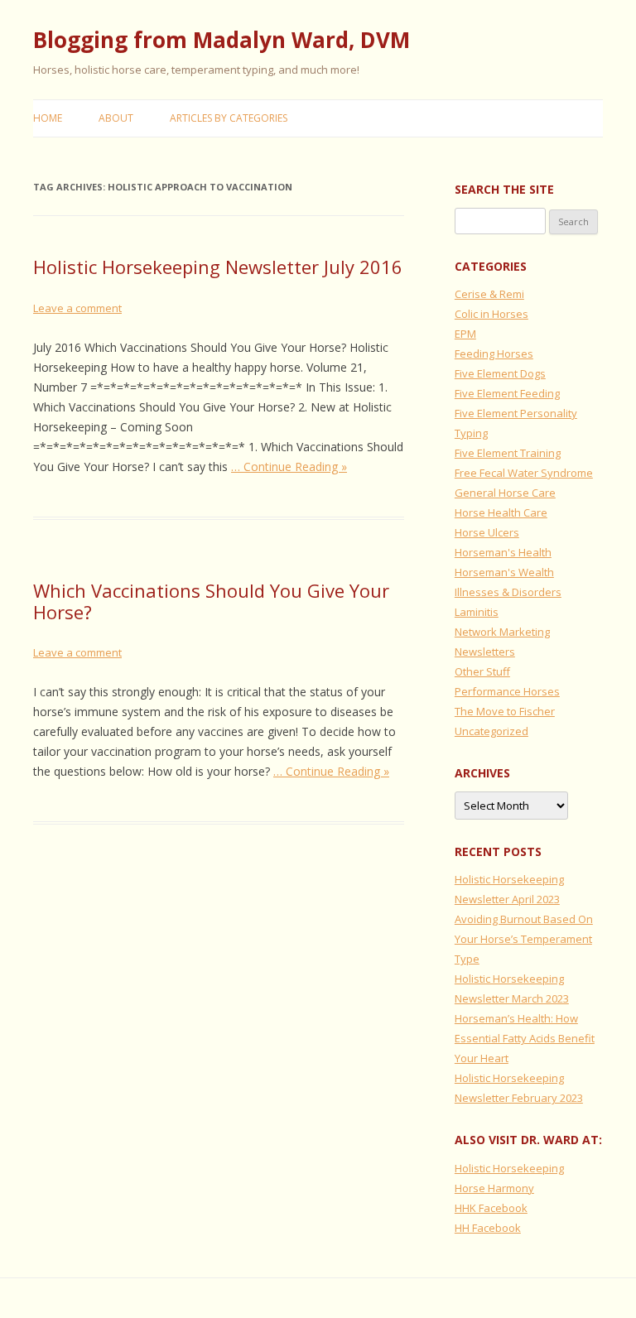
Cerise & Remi (489, 293)
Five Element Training (508, 452)
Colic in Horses (491, 313)
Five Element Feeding (507, 393)
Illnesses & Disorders (508, 591)
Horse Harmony (494, 1188)
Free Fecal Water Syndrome (524, 472)
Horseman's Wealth (504, 572)
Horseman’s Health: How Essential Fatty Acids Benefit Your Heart (525, 1038)
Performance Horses (507, 691)
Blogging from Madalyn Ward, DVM (221, 40)
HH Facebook (488, 1227)
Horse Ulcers (487, 532)
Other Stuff (482, 671)
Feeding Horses (494, 353)
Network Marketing (502, 631)
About (116, 118)
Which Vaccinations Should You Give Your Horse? (211, 601)
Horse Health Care (501, 512)
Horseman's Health (503, 552)
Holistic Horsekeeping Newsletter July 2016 (217, 266)
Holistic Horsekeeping (509, 1168)
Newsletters (485, 651)
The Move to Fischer (505, 711)
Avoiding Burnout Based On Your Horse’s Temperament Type (524, 939)
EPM (465, 333)
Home (47, 118)
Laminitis (477, 611)
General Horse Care (505, 492)
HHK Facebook (491, 1207)
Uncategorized (491, 731)
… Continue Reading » (289, 466)
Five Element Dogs (500, 373)
